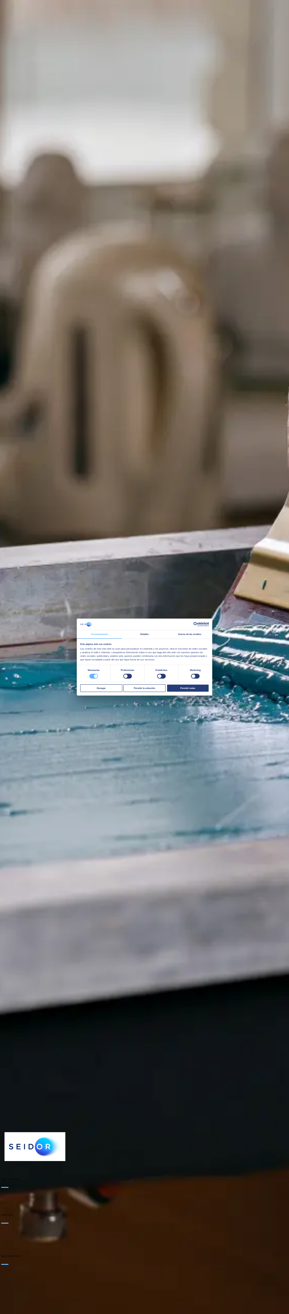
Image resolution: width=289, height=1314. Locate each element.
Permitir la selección (144, 688)
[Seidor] (35, 1146)
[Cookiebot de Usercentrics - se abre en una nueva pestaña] (196, 624)
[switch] (127, 676)
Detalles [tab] (144, 634)
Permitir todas (187, 688)
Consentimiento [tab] (99, 634)
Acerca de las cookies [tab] (189, 634)
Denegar (101, 688)
